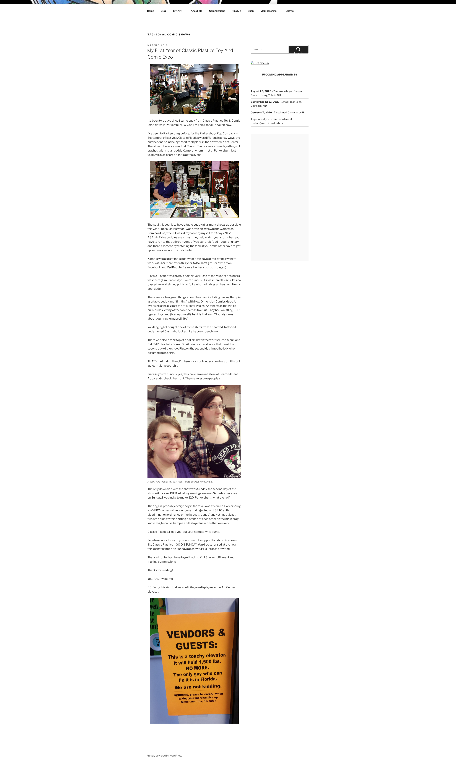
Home (150, 10)
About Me (196, 10)
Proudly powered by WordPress (164, 755)
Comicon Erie (156, 233)
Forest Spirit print (184, 344)
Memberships (268, 10)
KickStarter (207, 557)
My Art (177, 10)
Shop (251, 10)
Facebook (154, 267)
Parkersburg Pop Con (214, 133)
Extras (290, 10)
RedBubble (174, 267)
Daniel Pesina (222, 280)
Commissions (217, 10)
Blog (163, 10)
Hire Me (236, 10)
